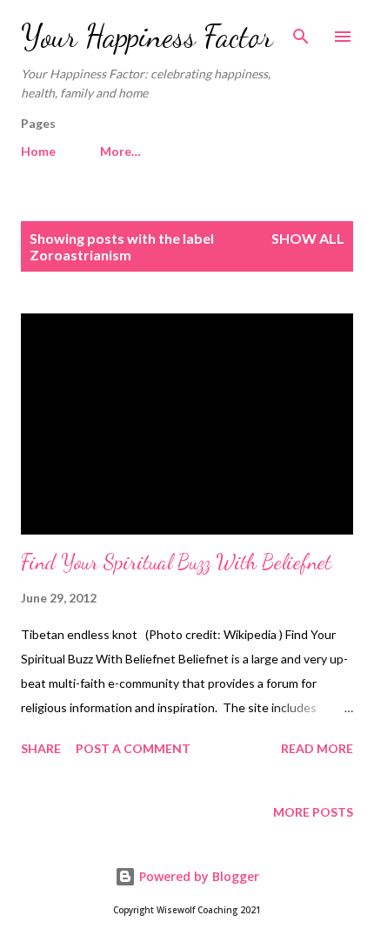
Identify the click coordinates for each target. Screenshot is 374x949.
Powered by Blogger (197, 876)
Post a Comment (133, 748)
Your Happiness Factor (147, 36)
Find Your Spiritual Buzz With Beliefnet (176, 562)
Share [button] (41, 748)
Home (38, 151)
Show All (307, 238)
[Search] (301, 31)
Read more (317, 748)
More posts (313, 811)
